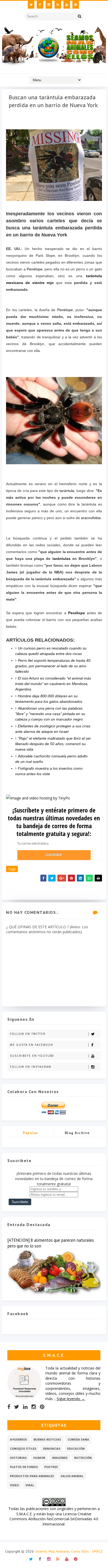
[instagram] (49, 5)
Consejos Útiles (23, 1448)
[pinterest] (75, 5)
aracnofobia (91, 518)
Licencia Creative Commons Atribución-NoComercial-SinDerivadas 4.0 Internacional (53, 1519)
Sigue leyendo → (71, 1398)
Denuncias (52, 1448)
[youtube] (66, 5)
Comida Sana (78, 1439)
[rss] (58, 5)
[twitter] (31, 5)
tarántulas (61, 558)
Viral (29, 1485)
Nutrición (83, 1458)
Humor (39, 1458)
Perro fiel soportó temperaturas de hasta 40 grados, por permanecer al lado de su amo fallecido (52, 666)
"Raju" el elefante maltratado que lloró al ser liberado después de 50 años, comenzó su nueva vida (53, 743)
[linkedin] (25, 1406)
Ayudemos (18, 1439)
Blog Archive (77, 1132)
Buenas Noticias (47, 1439)
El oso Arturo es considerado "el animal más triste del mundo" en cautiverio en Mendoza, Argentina (53, 683)
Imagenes (60, 1458)
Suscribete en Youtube (32, 1056)
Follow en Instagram (30, 1067)
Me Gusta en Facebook (31, 1045)
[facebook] (40, 5)
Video (14, 1485)
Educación (76, 1448)
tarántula (67, 491)
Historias (18, 1458)
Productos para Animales (32, 1476)
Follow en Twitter (28, 1034)
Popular (30, 1132)
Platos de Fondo (24, 1467)
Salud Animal (72, 1476)
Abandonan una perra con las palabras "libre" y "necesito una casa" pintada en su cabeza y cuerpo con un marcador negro (50, 713)
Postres (51, 1467)
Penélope (34, 269)
